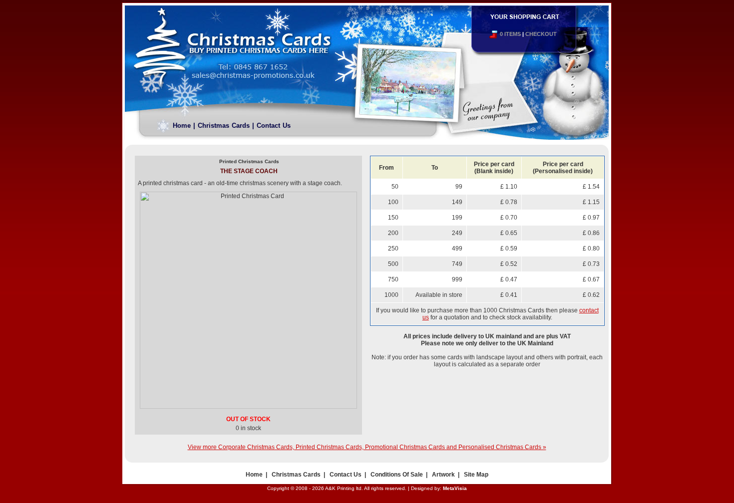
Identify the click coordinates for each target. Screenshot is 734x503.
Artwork (443, 474)
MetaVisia (455, 488)
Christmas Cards (224, 125)
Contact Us (274, 125)
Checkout (541, 34)
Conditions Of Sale (396, 474)
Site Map (476, 474)
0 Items (510, 34)
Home (182, 125)
